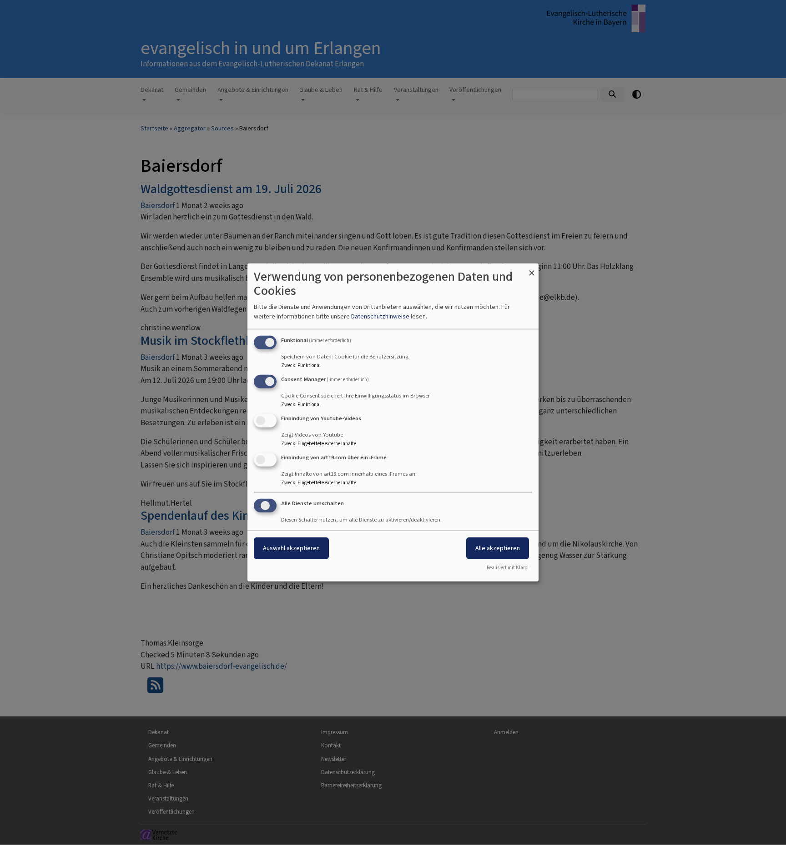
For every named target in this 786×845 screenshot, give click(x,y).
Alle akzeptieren (497, 547)
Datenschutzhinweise (380, 316)
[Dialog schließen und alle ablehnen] (532, 269)
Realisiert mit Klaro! (508, 567)
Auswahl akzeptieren (291, 547)
